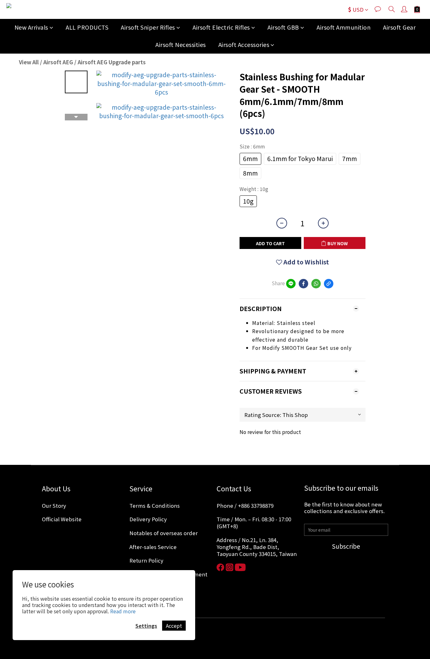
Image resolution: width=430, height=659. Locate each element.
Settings (146, 625)
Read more (123, 611)
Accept (174, 625)
